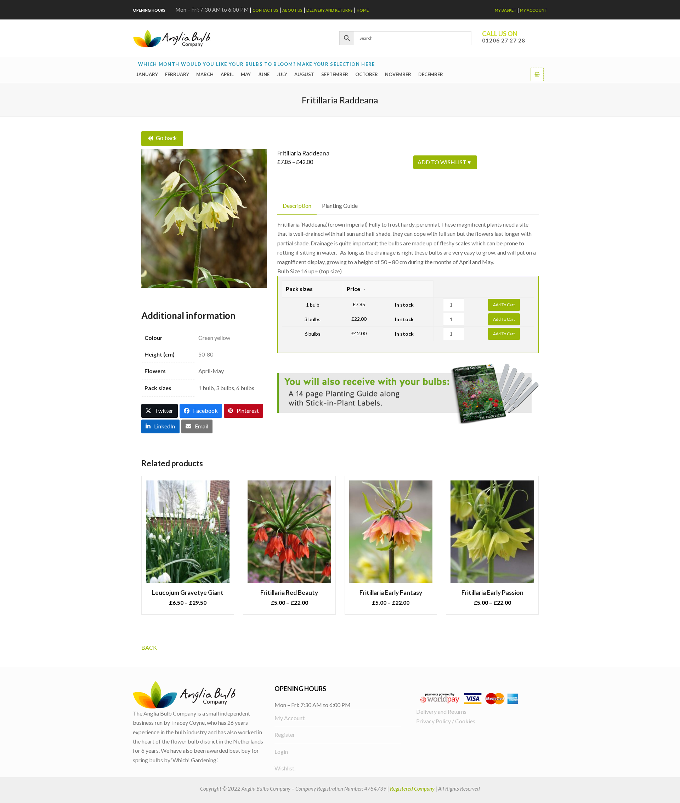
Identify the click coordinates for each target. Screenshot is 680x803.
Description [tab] (297, 205)
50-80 (205, 354)
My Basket (505, 10)
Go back (166, 138)
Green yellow (214, 337)
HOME (363, 10)
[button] (537, 74)
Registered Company (412, 788)
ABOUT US (292, 10)
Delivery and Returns (329, 10)
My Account (533, 10)
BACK (149, 647)
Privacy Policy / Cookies (445, 721)
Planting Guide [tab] (340, 205)
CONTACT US (265, 10)
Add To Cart (504, 304)
